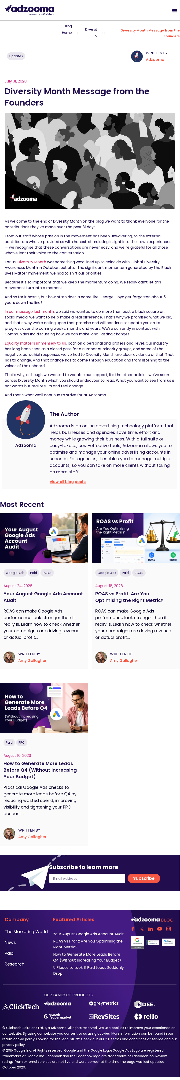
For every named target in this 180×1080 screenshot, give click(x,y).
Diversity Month (31, 262)
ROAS (47, 572)
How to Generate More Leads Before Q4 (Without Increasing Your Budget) (40, 770)
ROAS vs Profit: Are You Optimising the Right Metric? (129, 597)
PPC (21, 742)
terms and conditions (128, 1039)
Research (14, 964)
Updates (16, 56)
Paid (33, 572)
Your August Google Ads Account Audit (89, 934)
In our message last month (29, 311)
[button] (135, 10)
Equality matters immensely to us (35, 343)
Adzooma (155, 59)
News (10, 942)
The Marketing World (26, 932)
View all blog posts (68, 481)
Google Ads (15, 572)
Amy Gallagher (32, 660)
